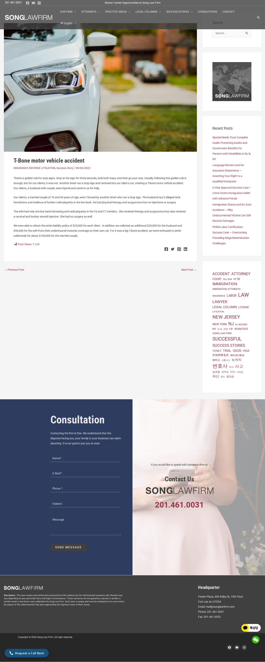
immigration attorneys (226, 289)
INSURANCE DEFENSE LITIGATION (34, 168)
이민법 (240, 372)
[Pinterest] (179, 249)
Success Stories (228, 345)
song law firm (221, 333)
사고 (239, 366)
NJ (231, 323)
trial (227, 351)
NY (214, 328)
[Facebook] (27, 3)
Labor (231, 295)
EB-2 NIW (227, 279)
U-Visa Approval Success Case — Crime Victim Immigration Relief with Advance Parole (231, 193)
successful (227, 339)
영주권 (225, 372)
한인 (223, 376)
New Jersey (226, 317)
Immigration (224, 284)
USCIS (237, 351)
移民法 (216, 360)
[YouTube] (33, 3)
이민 (232, 371)
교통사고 (226, 360)
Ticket (216, 350)
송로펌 (216, 371)
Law (243, 295)
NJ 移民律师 (241, 324)
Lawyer (219, 301)
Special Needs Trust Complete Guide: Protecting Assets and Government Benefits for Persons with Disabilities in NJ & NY (231, 148)
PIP (231, 329)
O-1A (219, 329)
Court (217, 279)
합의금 (230, 376)
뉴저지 (237, 360)
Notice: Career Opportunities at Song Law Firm (132, 2)
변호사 (220, 366)
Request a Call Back (29, 653)
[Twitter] (172, 249)
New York (219, 324)
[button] (74, 11)
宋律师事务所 (220, 355)
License (243, 307)
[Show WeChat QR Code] (256, 640)
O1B (226, 329)
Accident (221, 274)
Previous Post (14, 269)
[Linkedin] (185, 249)
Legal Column (224, 307)
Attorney (240, 273)
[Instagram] (39, 3)
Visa (246, 351)
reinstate (241, 328)
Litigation (218, 311)
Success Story (64, 168)
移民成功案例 (237, 355)
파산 (215, 376)
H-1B (237, 279)
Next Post (189, 269)
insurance (218, 296)
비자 (231, 367)
